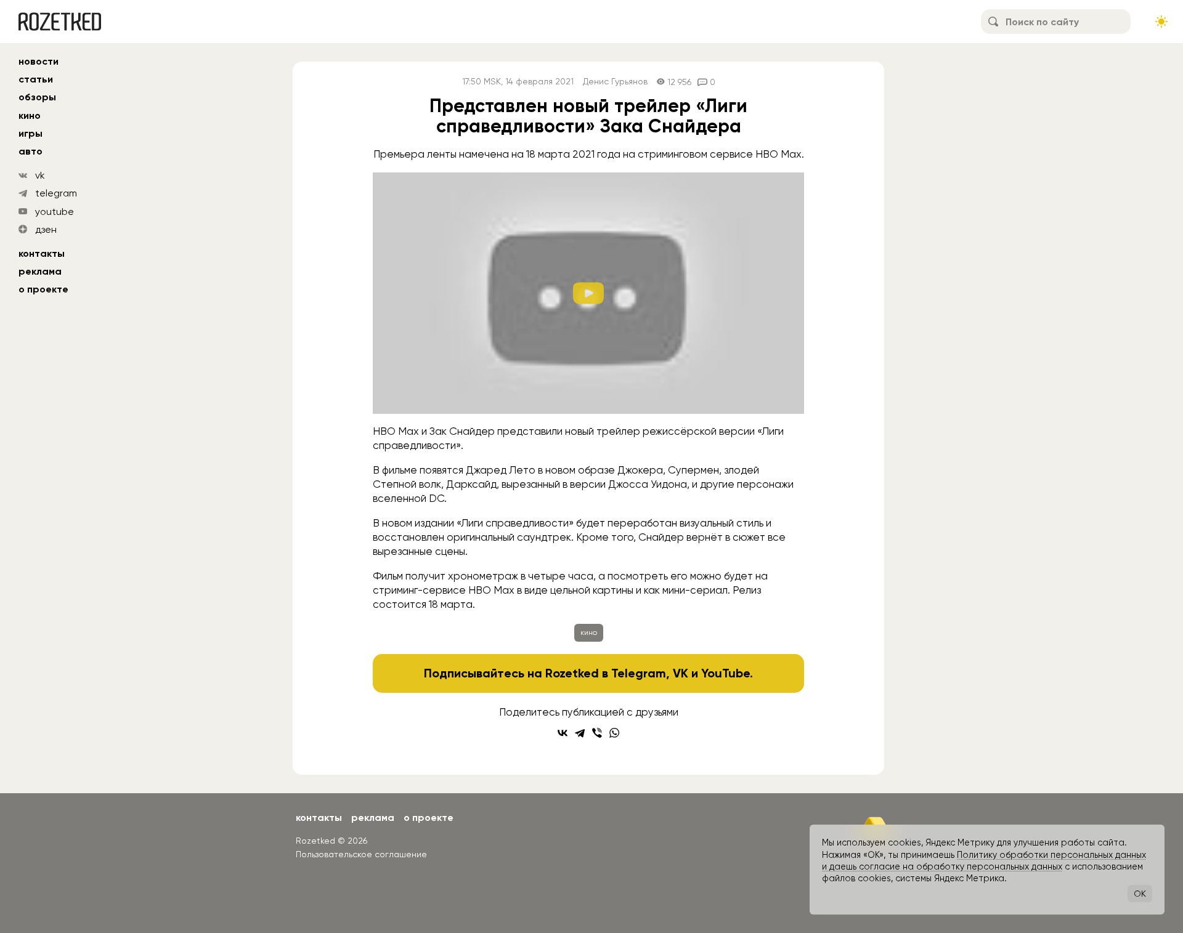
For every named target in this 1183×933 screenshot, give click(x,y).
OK (1140, 894)
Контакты (41, 253)
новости (38, 61)
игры (30, 133)
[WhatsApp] (614, 732)
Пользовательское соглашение (361, 854)
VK (680, 673)
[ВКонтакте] (562, 732)
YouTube (725, 673)
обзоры (37, 97)
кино (29, 115)
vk (40, 175)
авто (30, 151)
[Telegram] (579, 732)
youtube (54, 211)
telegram (56, 193)
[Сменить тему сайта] (1161, 21)
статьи (35, 79)
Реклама (40, 271)
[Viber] (597, 732)
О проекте (43, 289)
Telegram (638, 673)
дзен (46, 229)
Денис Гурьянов (615, 81)
